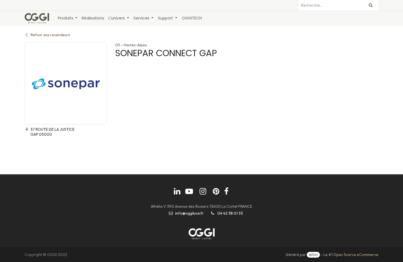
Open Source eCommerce (355, 254)
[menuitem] (68, 18)
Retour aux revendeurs (50, 34)
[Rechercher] (370, 5)
